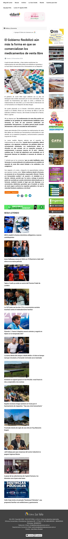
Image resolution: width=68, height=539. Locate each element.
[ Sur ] (43, 19)
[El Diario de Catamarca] (14, 14)
